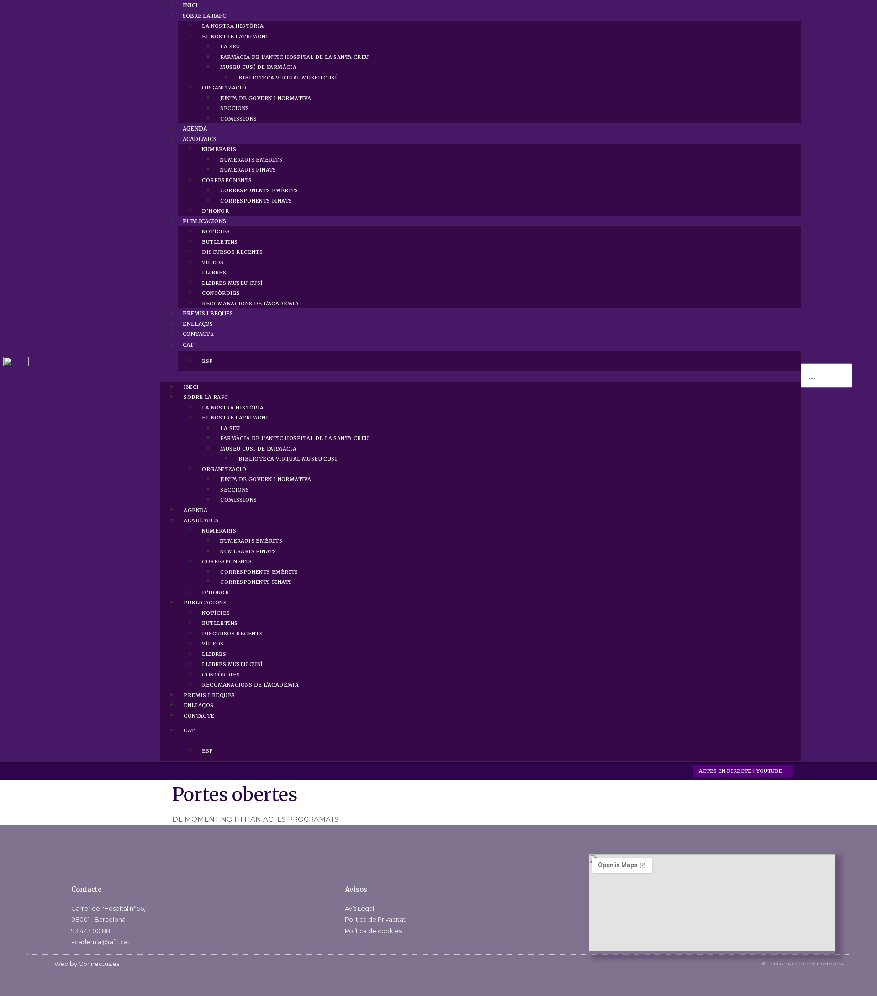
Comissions (238, 118)
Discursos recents (232, 252)
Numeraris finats (248, 170)
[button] (480, 376)
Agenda (195, 128)
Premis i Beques (208, 313)
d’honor (215, 211)
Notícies (216, 231)
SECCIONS (234, 108)
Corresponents (227, 180)
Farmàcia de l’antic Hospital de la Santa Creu (294, 57)
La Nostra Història (233, 26)
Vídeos (212, 262)
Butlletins (220, 242)
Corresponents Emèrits (259, 190)
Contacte (198, 333)
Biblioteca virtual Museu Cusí (287, 77)
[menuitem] (489, 345)
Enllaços (198, 323)
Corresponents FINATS (256, 201)
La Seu (230, 46)
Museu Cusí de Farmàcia (258, 67)
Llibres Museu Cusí (232, 283)
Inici (190, 5)
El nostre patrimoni (235, 36)
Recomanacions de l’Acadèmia (250, 303)
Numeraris (219, 149)
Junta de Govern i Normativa (265, 98)
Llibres (214, 272)
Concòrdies (221, 293)
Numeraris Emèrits (251, 160)
